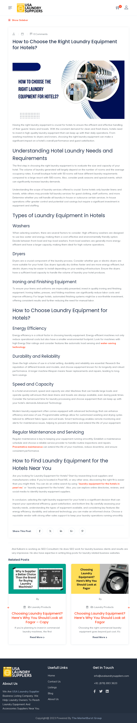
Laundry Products (41, 607)
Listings (52, 687)
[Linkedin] (107, 691)
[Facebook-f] (94, 691)
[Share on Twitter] (50, 531)
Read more (36, 637)
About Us (53, 699)
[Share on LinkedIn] (61, 531)
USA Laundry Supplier (25, 691)
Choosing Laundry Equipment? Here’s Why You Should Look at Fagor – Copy (37, 617)
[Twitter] (101, 691)
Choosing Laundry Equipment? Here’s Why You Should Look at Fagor (99, 617)
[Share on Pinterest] (82, 531)
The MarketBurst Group (87, 718)
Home (51, 675)
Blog (50, 693)
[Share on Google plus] (71, 531)
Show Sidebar (19, 20)
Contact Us (54, 681)
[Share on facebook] (39, 531)
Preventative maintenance (28, 446)
